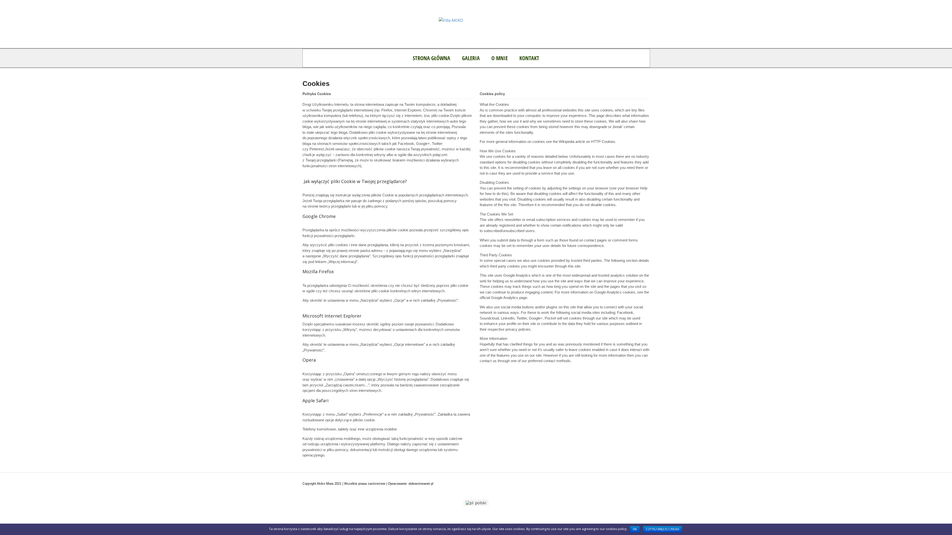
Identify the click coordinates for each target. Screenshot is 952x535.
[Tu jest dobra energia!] (451, 20)
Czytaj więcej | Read (662, 529)
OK (635, 529)
